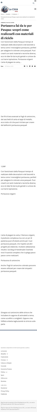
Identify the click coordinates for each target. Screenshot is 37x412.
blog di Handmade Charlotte (21, 250)
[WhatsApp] (32, 66)
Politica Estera (10, 22)
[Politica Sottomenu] (6, 372)
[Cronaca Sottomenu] (7, 360)
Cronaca (3, 360)
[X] (27, 66)
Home (2, 14)
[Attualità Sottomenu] (7, 354)
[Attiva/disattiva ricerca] (33, 3)
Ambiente (14, 14)
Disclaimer (4, 388)
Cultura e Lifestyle (6, 363)
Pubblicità (4, 394)
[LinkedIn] (29, 66)
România (3, 381)
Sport (2, 375)
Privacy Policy (5, 391)
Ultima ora (4, 378)
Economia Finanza (6, 369)
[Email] (35, 66)
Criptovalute (4, 357)
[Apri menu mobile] (35, 1)
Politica (3, 372)
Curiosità (3, 366)
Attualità (8, 14)
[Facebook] (24, 66)
